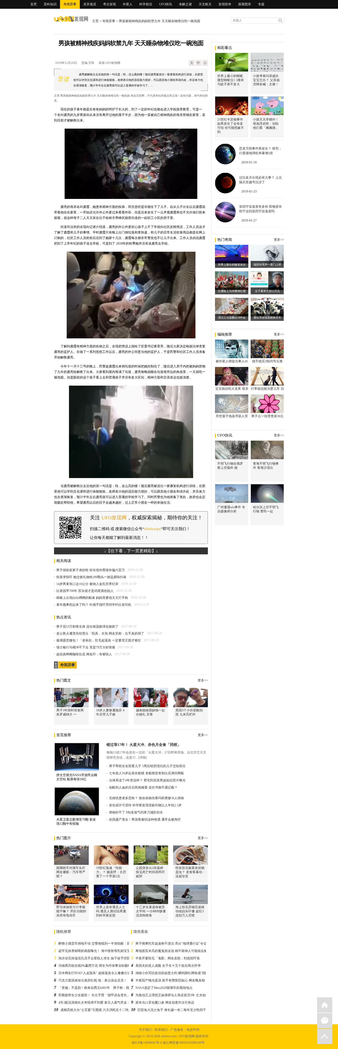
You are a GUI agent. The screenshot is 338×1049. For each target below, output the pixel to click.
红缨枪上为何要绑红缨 (232, 291)
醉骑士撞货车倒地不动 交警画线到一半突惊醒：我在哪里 (99, 943)
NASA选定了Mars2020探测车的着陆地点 (163, 988)
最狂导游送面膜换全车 (267, 317)
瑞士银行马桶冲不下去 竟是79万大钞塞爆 (85, 647)
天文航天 (205, 4)
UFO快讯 (165, 4)
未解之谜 (185, 4)
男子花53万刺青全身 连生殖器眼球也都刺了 (87, 626)
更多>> (203, 680)
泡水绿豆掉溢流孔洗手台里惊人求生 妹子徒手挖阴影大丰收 (100, 958)
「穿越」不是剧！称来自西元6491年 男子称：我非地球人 (100, 988)
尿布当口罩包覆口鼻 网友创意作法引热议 (164, 1002)
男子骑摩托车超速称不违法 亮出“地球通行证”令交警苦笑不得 (179, 943)
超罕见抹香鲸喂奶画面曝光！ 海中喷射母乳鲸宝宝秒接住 (99, 951)
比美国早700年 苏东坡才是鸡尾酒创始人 (85, 591)
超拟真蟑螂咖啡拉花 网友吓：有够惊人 (84, 654)
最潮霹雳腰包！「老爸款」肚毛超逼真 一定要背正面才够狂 (98, 640)
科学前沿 (145, 4)
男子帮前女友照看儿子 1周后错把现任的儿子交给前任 (147, 766)
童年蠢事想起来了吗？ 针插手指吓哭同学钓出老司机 (93, 604)
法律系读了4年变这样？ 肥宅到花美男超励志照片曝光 (147, 780)
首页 (33, 4)
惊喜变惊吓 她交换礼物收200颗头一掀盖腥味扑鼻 (91, 577)
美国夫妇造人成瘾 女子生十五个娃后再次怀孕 (168, 965)
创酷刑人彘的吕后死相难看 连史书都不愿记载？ (143, 787)
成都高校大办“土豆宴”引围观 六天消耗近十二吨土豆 (97, 1010)
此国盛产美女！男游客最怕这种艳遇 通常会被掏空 (145, 819)
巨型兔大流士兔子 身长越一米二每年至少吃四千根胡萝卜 (178, 1010)
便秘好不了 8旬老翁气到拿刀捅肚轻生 (136, 812)
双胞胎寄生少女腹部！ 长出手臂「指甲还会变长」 (94, 995)
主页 (95, 21)
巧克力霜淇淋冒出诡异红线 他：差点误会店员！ (92, 980)
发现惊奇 (224, 4)
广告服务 (177, 1029)
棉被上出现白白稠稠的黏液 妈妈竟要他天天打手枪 (92, 598)
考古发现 (109, 4)
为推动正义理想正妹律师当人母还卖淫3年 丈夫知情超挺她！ (178, 995)
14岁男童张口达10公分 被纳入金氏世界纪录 (87, 584)
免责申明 (192, 1029)
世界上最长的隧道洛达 (232, 264)
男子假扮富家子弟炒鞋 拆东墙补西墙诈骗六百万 (90, 570)
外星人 (127, 4)
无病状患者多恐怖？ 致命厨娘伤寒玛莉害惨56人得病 (146, 798)
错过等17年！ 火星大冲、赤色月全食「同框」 (143, 745)
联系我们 (161, 1029)
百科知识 (50, 4)
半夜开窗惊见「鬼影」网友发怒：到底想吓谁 (167, 958)
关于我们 (145, 1029)
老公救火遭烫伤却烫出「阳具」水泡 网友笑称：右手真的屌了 (100, 633)
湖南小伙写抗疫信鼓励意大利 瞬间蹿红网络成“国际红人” (175, 973)
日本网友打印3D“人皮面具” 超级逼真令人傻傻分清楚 (96, 973)
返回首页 (324, 1005)
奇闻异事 (69, 4)
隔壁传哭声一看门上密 (267, 264)
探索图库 (244, 4)
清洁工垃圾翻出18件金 (232, 317)
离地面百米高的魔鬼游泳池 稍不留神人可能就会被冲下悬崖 (177, 951)
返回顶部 (324, 1036)
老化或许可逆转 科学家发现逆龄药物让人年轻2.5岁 (145, 805)
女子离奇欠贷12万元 (267, 291)
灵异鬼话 (89, 4)
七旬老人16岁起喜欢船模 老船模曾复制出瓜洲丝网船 (146, 773)
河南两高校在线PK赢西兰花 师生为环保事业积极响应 (96, 965)
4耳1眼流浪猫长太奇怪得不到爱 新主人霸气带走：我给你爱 (100, 1002)
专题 (261, 4)
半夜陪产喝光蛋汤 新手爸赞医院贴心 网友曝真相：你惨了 (176, 980)
